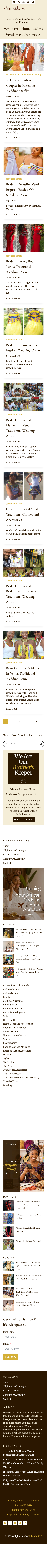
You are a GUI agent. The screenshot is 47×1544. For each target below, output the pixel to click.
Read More (13, 138)
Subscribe (10, 1356)
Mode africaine (10, 1031)
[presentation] (23, 57)
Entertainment (10, 1004)
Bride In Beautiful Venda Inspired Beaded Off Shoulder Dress (23, 189)
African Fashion (11, 993)
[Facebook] (18, 2)
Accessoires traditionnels (16, 985)
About (6, 846)
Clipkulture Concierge (14, 850)
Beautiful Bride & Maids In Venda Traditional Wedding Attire (22, 673)
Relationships (10, 1043)
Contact (7, 863)
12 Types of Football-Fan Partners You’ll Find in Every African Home (30, 972)
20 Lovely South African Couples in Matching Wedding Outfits (22, 85)
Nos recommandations (14, 1035)
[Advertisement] (23, 1113)
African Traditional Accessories (29, 1241)
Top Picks (8, 1066)
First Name (8, 1332)
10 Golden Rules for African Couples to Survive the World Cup (28, 958)
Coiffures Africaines (13, 1001)
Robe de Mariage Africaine (16, 1046)
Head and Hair (10, 1020)
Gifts (5, 1016)
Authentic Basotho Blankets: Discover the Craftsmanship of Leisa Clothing (28, 1204)
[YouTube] (28, 2)
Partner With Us (11, 854)
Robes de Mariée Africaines (17, 1050)
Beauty (6, 997)
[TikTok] (33, 2)
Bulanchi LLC (35, 1536)
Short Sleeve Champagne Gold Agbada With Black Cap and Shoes (28, 1265)
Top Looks (8, 1062)
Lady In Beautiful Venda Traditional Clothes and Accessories (23, 514)
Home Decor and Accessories (18, 1023)
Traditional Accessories (15, 1069)
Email (6, 1343)
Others (6, 1039)
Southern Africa (14, 179)
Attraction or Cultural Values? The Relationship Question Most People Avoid (29, 932)
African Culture (11, 989)
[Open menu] (41, 9)
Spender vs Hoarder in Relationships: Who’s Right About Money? (27, 945)
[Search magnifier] (41, 744)
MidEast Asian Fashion (14, 1027)
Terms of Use (32, 1500)
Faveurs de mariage (13, 1008)
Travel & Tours (10, 1081)
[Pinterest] (14, 2)
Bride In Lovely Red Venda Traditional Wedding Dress (20, 266)
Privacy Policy (15, 1500)
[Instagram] (23, 2)
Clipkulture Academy (14, 858)
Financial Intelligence (14, 1012)
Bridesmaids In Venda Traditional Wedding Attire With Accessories (27, 1291)
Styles (6, 1058)
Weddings (8, 1085)
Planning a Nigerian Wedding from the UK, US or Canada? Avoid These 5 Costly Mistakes (23, 1463)
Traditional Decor (12, 1073)
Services (7, 1054)
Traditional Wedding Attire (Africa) (23, 75)
